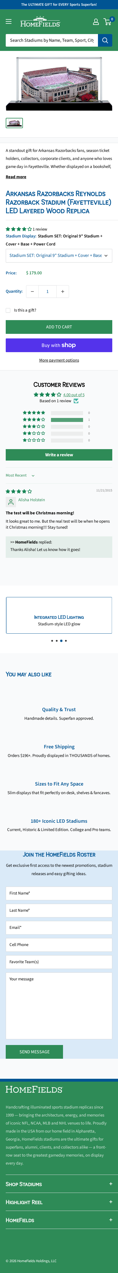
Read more (16, 177)
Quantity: (14, 291)
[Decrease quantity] (32, 291)
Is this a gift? (25, 310)
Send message (34, 1052)
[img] (19, 492)
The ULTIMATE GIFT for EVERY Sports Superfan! (59, 4)
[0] (107, 21)
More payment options (59, 360)
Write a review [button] (59, 455)
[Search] (105, 40)
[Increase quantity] (63, 291)
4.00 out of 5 (73, 395)
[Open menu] (8, 21)
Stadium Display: (54, 240)
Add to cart (59, 327)
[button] (19, 229)
